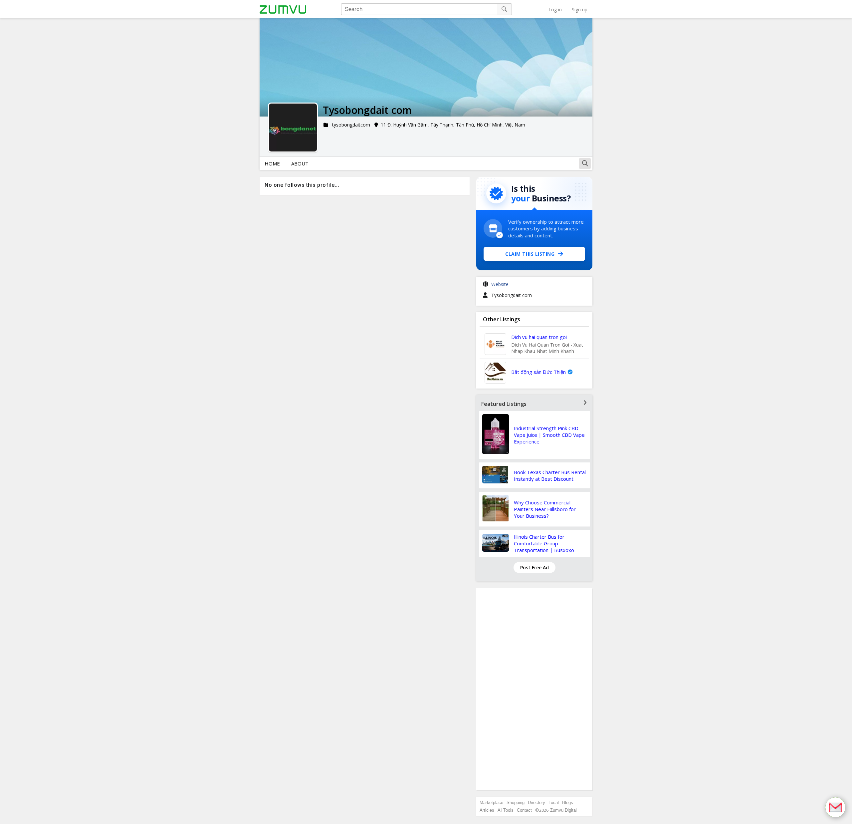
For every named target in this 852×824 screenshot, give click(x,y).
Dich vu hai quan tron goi (539, 337)
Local (553, 802)
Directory (536, 802)
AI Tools (506, 810)
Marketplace (491, 802)
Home (272, 163)
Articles (487, 810)
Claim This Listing (529, 254)
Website (500, 284)
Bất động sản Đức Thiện (538, 372)
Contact (524, 810)
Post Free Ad (534, 567)
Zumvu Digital (563, 810)
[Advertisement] (534, 689)
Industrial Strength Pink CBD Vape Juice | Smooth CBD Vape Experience (549, 435)
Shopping (516, 802)
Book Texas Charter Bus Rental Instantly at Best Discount (550, 475)
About (300, 163)
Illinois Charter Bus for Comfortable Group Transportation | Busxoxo (544, 543)
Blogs (567, 802)
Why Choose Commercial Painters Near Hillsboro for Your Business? (545, 509)
